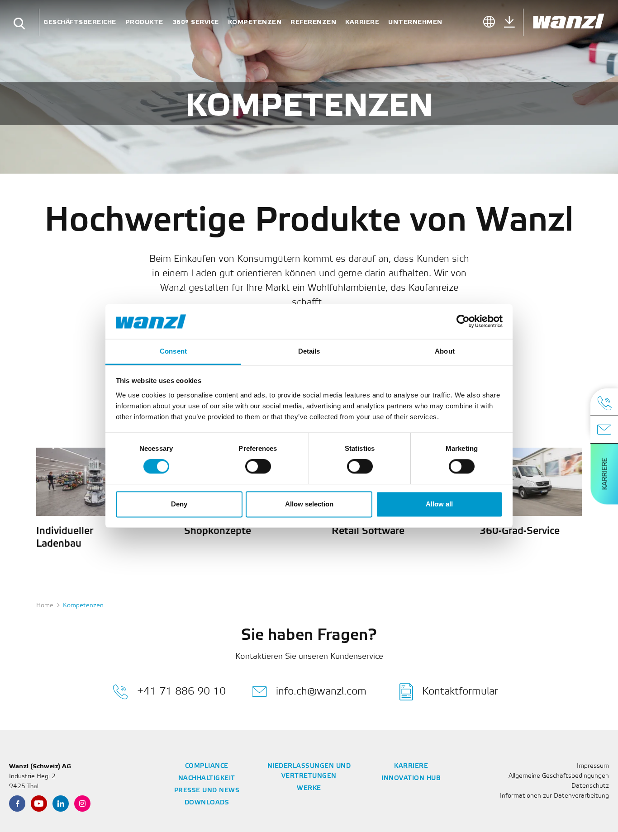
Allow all (439, 504)
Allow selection (309, 504)
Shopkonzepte (217, 531)
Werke (309, 788)
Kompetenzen (255, 22)
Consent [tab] (173, 351)
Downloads (207, 803)
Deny (179, 504)
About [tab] (445, 351)
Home (44, 606)
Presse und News (207, 791)
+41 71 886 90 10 (181, 691)
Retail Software (368, 531)
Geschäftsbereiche (79, 22)
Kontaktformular (460, 691)
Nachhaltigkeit (206, 778)
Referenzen (313, 22)
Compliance (206, 766)
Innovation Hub (411, 778)
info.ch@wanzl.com (321, 691)
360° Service (195, 22)
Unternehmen (415, 22)
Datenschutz (590, 786)
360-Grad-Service (520, 531)
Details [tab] (309, 351)
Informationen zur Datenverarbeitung (554, 796)
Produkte (144, 22)
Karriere (362, 22)
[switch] (258, 466)
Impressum (593, 766)
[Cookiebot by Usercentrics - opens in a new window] (463, 321)
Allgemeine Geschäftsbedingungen (559, 776)
